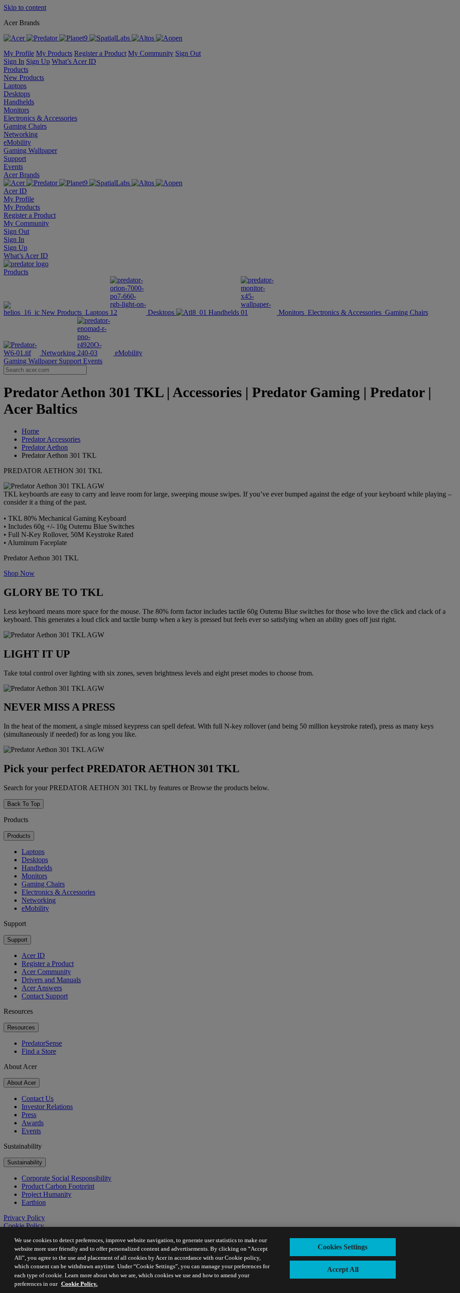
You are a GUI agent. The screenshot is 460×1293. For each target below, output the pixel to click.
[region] (230, 1260)
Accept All (342, 1269)
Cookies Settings (342, 1247)
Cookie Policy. (79, 1283)
